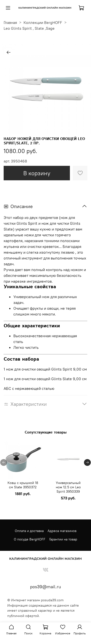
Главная (10, 22)
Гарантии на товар (63, 539)
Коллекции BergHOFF (43, 22)
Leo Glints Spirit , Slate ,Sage (29, 28)
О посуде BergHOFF (29, 539)
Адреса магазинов (62, 531)
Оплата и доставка (29, 531)
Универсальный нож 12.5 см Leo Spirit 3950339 (68, 487)
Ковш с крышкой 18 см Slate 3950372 (23, 485)
